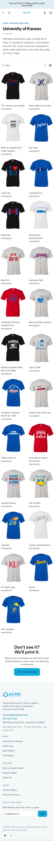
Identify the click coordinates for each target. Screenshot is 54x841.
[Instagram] (5, 835)
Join (42, 813)
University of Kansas (13, 741)
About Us (7, 777)
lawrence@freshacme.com (15, 715)
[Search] (9, 13)
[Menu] (3, 13)
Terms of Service (11, 794)
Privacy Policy (10, 790)
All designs (8, 755)
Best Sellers (9, 750)
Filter (7, 65)
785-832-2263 (10, 718)
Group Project (10, 772)
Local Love (8, 746)
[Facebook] (11, 835)
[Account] (45, 13)
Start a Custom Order (27, 672)
